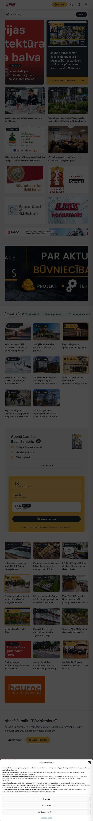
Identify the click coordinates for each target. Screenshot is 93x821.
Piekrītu (46, 799)
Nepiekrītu (46, 805)
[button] (89, 763)
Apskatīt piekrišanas (46, 812)
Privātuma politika (46, 818)
